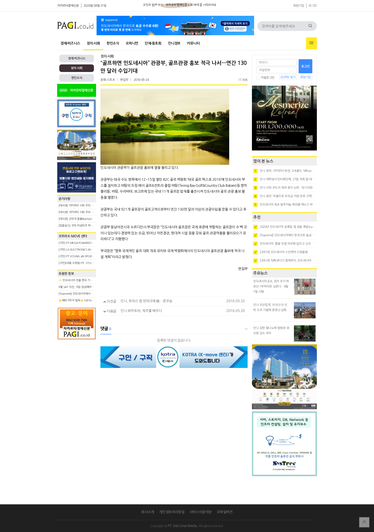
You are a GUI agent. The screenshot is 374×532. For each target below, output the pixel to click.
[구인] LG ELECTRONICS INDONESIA (80, 249)
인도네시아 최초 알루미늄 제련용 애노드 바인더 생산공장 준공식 (285, 204)
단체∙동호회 (153, 43)
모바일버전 (225, 512)
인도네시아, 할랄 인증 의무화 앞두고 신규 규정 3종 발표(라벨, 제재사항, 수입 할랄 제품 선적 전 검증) (285, 243)
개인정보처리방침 (171, 512)
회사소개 (147, 512)
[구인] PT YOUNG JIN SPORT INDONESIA (83, 256)
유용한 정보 (66, 273)
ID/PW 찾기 (288, 77)
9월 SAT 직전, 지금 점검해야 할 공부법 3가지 (84, 287)
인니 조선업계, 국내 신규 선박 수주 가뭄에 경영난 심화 (270, 307)
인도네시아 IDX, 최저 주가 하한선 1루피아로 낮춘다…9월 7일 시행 (271, 286)
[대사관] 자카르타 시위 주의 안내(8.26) (81, 212)
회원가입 (298, 5)
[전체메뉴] (311, 43)
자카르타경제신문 (68, 5)
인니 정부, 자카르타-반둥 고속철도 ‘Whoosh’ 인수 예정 (285, 170)
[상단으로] (364, 522)
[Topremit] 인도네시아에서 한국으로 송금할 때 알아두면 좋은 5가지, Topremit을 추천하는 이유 (285, 235)
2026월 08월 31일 (95, 5)
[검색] (310, 26)
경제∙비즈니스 (70, 43)
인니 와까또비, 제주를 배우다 (141, 310)
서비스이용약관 (201, 512)
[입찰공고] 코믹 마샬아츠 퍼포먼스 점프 (81, 225)
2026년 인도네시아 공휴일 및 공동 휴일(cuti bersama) (285, 226)
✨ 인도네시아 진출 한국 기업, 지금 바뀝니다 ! (85, 280)
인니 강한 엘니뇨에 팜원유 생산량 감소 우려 (271, 330)
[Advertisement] (76, 380)
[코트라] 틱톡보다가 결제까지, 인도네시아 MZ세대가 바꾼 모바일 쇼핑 (285, 260)
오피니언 (132, 43)
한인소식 (112, 43)
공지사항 (64, 198)
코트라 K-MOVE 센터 (72, 236)
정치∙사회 (93, 43)
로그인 (313, 5)
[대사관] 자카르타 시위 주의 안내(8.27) (81, 205)
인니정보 (174, 43)
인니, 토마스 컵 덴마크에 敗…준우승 (146, 301)
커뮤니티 (193, 43)
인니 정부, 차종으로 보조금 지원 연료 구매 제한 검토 (285, 196)
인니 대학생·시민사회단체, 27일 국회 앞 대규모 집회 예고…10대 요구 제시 (285, 179)
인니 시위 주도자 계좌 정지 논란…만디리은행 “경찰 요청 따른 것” (285, 187)
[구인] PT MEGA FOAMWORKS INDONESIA (84, 242)
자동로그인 (267, 77)
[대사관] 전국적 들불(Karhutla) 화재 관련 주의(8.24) (88, 218)
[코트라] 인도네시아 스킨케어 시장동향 (281, 252)
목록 (244, 79)
